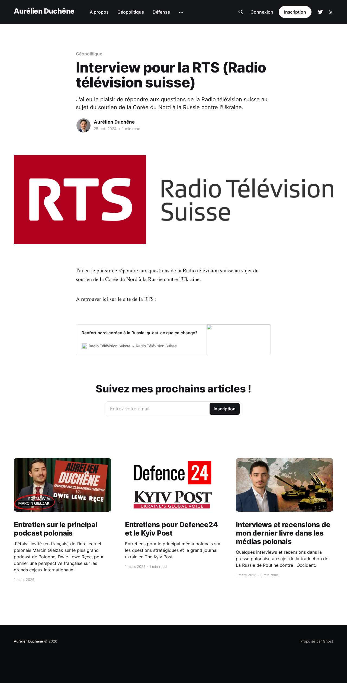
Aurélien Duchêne (44, 11)
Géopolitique (130, 12)
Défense (161, 12)
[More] (181, 12)
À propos (99, 12)
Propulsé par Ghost (316, 641)
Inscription (295, 12)
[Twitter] (320, 12)
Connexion (261, 12)
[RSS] (330, 12)
